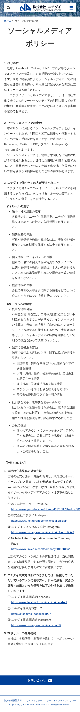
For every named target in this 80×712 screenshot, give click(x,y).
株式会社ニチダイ (40, 7)
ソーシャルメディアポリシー (61, 700)
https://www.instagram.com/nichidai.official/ (39, 520)
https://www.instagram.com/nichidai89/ (36, 625)
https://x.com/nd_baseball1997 (31, 613)
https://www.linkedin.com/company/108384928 (41, 549)
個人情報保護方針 (13, 700)
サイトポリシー (34, 700)
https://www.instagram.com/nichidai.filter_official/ (42, 532)
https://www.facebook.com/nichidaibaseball (39, 602)
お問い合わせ (37, 680)
